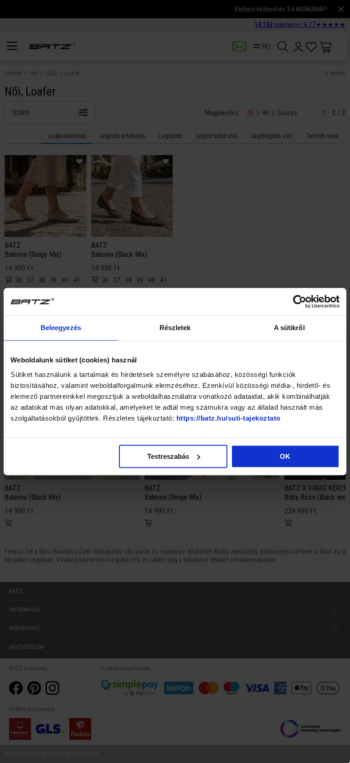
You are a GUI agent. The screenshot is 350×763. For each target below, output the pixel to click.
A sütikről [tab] (289, 327)
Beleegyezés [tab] (61, 327)
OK (285, 456)
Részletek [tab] (175, 327)
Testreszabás (168, 456)
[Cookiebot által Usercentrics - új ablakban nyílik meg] (300, 301)
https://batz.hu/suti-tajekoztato (228, 418)
